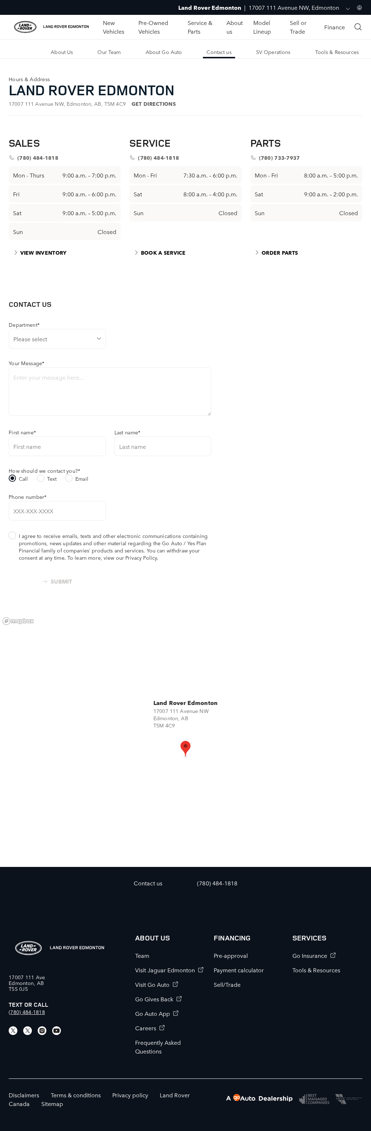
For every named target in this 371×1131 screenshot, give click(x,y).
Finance (334, 27)
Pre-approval (231, 955)
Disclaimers (24, 1095)
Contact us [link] (219, 51)
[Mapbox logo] (18, 621)
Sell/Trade (227, 984)
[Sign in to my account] (359, 8)
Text (52, 478)
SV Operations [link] (273, 51)
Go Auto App (152, 1013)
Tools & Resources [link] (337, 51)
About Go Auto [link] (164, 51)
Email (81, 478)
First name (22, 432)
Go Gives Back (154, 999)
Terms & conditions (76, 1095)
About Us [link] (62, 51)
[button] (185, 749)
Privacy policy (130, 1095)
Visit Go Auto (152, 984)
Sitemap (52, 1103)
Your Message (27, 363)
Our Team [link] (109, 51)
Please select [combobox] (30, 339)
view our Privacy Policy (130, 557)
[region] (185, 740)
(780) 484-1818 (27, 1011)
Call (23, 478)
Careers (145, 1028)
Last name (127, 432)
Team (142, 955)
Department (24, 324)
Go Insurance (309, 955)
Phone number (28, 497)
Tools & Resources (316, 970)
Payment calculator (239, 970)
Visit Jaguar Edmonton (165, 970)
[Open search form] (358, 26)
